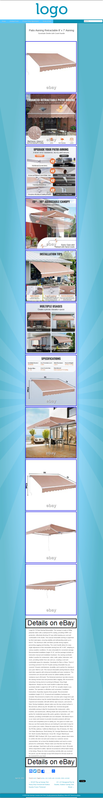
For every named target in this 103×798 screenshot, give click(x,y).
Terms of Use (47, 21)
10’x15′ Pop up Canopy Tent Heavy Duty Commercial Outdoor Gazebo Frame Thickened (39, 784)
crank (46, 778)
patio (35, 778)
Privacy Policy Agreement (31, 21)
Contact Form (14, 21)
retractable (57, 778)
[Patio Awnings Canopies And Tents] (51, 10)
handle (50, 778)
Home (4, 21)
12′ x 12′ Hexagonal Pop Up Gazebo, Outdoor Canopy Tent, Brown (64, 784)
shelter (62, 778)
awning (42, 778)
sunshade (67, 778)
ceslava (78, 795)
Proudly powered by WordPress (55, 795)
